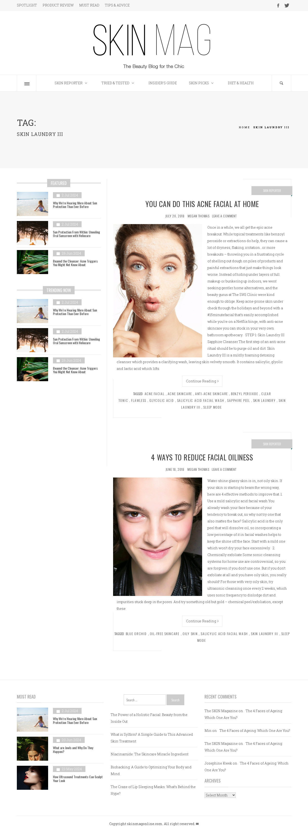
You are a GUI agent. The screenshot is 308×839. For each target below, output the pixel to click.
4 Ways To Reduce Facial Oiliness (202, 457)
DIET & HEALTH (241, 83)
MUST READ (89, 5)
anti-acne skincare (211, 393)
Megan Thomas (198, 215)
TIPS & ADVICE (117, 5)
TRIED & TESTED (115, 83)
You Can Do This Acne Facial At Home (202, 203)
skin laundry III (264, 633)
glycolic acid (161, 400)
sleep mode (212, 407)
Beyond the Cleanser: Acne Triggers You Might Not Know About (75, 262)
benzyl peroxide (244, 393)
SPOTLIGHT (27, 5)
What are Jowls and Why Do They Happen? (73, 749)
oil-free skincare (165, 633)
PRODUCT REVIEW (58, 5)
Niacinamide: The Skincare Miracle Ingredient (149, 754)
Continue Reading (201, 381)
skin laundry (264, 400)
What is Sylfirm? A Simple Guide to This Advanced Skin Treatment (152, 737)
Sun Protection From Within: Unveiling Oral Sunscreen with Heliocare (76, 233)
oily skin (190, 633)
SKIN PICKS (199, 83)
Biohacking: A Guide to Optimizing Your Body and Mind (151, 770)
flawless (138, 400)
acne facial (155, 393)
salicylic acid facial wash (200, 400)
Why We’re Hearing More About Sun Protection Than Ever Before (75, 204)
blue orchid (136, 633)
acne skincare (180, 393)
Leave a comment (224, 215)
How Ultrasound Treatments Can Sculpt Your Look (78, 778)
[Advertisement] (59, 426)
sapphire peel (238, 400)
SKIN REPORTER (69, 83)
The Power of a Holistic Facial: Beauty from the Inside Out (149, 718)
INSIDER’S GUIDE (162, 83)
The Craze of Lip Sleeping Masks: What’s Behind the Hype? (153, 790)
